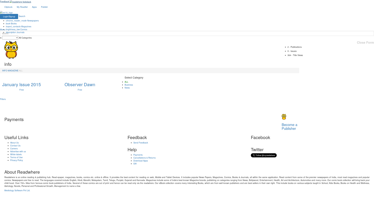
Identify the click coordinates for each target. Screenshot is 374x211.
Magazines (18, 26)
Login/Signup (9, 16)
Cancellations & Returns (144, 157)
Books (11, 23)
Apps (34, 6)
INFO (4, 70)
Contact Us (15, 145)
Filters (3, 99)
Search (22, 16)
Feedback (4, 1)
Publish (44, 6)
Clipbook (8, 6)
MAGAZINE (13, 70)
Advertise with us (18, 151)
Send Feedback (140, 142)
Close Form (365, 42)
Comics (16, 29)
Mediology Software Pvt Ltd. (17, 190)
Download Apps (140, 160)
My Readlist (22, 6)
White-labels (16, 154)
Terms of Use (16, 157)
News (127, 87)
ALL (21, 70)
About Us (14, 142)
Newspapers (22, 20)
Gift (135, 163)
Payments (138, 154)
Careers (14, 148)
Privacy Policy (16, 160)
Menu (2, 29)
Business (129, 84)
